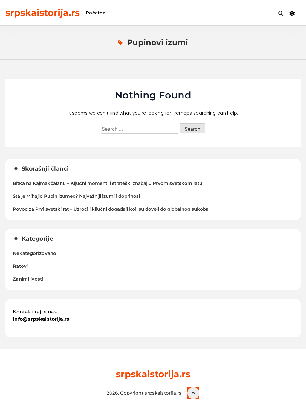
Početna (95, 13)
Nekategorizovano (34, 253)
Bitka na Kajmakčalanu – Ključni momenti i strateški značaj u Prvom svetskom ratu (107, 183)
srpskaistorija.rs (42, 12)
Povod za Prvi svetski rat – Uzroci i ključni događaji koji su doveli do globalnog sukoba (111, 209)
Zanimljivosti (28, 279)
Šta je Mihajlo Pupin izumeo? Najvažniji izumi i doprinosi (76, 196)
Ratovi (20, 266)
